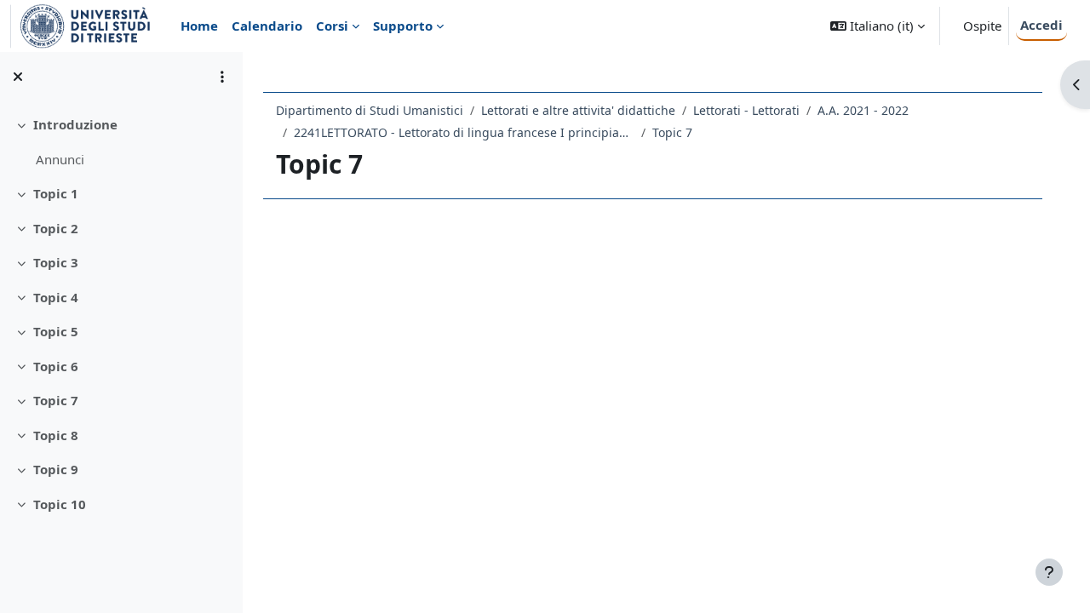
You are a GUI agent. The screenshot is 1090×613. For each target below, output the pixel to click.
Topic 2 (55, 228)
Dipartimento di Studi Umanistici (369, 110)
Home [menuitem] (199, 25)
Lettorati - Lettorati (746, 110)
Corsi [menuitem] (332, 25)
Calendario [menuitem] (267, 25)
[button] (877, 26)
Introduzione (75, 124)
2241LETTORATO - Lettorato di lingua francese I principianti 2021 (464, 132)
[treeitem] (121, 141)
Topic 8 (55, 435)
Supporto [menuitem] (403, 25)
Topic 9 (55, 469)
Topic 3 (55, 262)
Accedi (1041, 24)
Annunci (60, 159)
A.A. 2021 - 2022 (863, 110)
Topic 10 (59, 504)
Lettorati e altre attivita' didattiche (578, 110)
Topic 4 (55, 297)
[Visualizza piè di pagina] (1049, 572)
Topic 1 (55, 193)
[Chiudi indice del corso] (18, 76)
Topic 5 (55, 331)
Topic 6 (55, 366)
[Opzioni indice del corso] (222, 76)
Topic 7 (55, 400)
